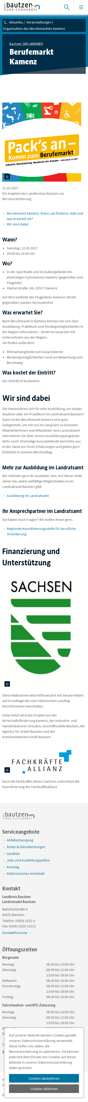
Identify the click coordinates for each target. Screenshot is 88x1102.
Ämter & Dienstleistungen (26, 847)
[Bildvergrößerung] (81, 177)
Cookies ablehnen (44, 1088)
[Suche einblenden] (67, 7)
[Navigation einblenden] (81, 7)
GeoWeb (13, 853)
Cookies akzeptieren (44, 1078)
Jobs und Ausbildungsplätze (28, 860)
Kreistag (13, 867)
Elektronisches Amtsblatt (25, 873)
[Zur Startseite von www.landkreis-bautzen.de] (28, 7)
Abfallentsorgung (20, 840)
